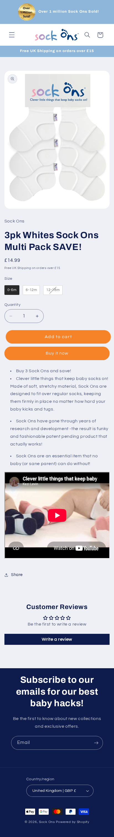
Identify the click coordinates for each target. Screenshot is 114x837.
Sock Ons (47, 822)
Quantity (12, 305)
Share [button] (17, 575)
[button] (11, 35)
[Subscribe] (96, 742)
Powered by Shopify (72, 822)
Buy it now (57, 353)
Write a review (57, 639)
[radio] (12, 290)
